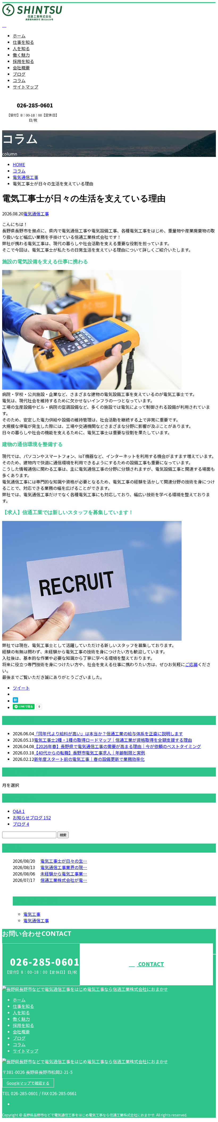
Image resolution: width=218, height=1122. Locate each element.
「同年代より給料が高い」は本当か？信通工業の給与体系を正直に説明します (108, 733)
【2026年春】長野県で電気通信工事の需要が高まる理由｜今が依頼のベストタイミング (117, 746)
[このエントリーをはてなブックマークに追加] (15, 701)
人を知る (21, 48)
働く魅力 (21, 55)
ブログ (19, 74)
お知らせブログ (32, 817)
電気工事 (31, 914)
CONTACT (150, 964)
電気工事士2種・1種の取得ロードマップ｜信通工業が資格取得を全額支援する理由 (113, 740)
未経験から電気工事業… (63, 873)
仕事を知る (23, 42)
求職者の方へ (20, 125)
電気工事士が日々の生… (63, 861)
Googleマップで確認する (28, 1083)
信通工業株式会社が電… (63, 880)
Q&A (19, 811)
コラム (19, 80)
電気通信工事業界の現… (63, 867)
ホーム (19, 35)
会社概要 (21, 67)
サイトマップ (25, 87)
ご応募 (191, 664)
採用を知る (23, 61)
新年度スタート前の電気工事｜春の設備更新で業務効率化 (89, 759)
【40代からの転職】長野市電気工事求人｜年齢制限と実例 (89, 752)
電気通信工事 (25, 177)
